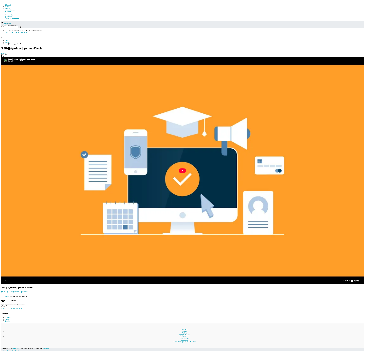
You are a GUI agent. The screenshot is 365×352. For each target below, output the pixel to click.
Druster (11, 32)
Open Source (24, 32)
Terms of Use (15, 350)
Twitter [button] (10, 291)
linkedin (8, 317)
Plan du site (178, 341)
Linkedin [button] (25, 291)
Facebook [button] (17, 291)
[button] (8, 16)
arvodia (4, 53)
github (8, 319)
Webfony (16, 32)
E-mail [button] (4, 291)
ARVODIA (15, 348)
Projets (7, 42)
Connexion (9, 15)
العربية (12, 18)
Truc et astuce (31, 30)
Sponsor (7, 6)
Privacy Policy (5, 350)
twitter (8, 321)
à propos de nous (10, 10)
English (7, 18)
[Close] (1, 37)
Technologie (38, 30)
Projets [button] (11, 30)
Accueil (8, 5)
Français (16, 18)
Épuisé (7, 32)
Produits (7, 8)
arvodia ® (46, 348)
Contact (8, 11)
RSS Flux (186, 341)
